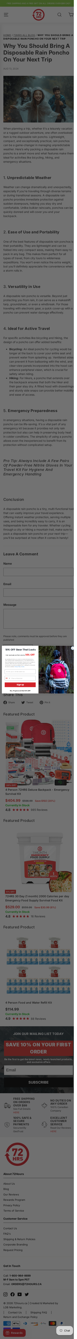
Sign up (20, 684)
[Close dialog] (72, 648)
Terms (23, 666)
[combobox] (7, 678)
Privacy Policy (18, 666)
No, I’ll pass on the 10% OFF (20, 690)
